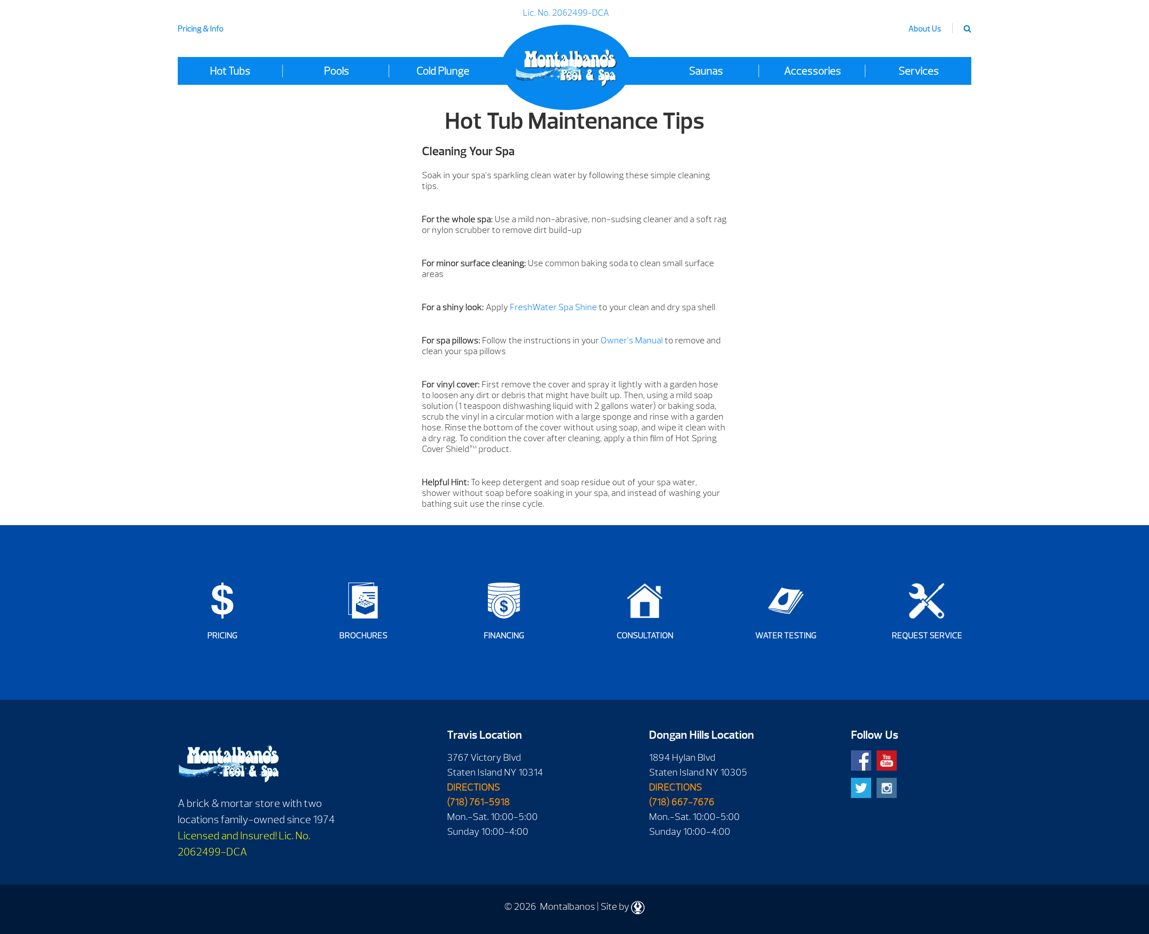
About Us (924, 29)
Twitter (861, 788)
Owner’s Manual (632, 340)
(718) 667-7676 (682, 802)
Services (919, 71)
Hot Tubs (230, 71)
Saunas (706, 71)
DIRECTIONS (473, 787)
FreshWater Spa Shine (553, 307)
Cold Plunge (443, 71)
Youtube (887, 760)
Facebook (861, 760)
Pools (336, 71)
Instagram (887, 788)
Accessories (812, 71)
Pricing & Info (201, 29)
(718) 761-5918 (478, 802)
